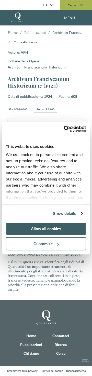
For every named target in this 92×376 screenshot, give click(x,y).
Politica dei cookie (52, 370)
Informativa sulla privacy (22, 370)
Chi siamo (26, 37)
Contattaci (26, 70)
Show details (64, 213)
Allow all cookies (46, 229)
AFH (20, 48)
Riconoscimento (76, 370)
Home (22, 15)
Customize (43, 244)
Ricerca (23, 59)
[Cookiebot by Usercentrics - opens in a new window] (65, 129)
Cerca (60, 353)
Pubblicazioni (30, 26)
